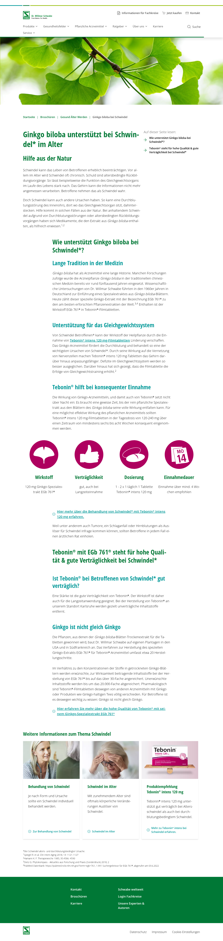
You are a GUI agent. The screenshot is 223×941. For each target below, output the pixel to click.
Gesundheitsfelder (54, 26)
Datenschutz (138, 932)
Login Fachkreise (130, 896)
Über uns (138, 26)
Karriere (158, 26)
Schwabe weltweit (130, 889)
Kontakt (76, 889)
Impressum (159, 932)
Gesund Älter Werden (73, 117)
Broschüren (47, 117)
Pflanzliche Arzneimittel (89, 26)
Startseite (29, 117)
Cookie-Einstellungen (186, 932)
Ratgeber (118, 26)
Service (27, 33)
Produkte (28, 26)
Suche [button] (196, 27)
